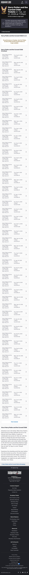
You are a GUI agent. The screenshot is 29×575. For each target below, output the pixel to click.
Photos (14, 525)
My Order (14, 488)
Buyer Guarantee (14, 550)
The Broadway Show (14, 519)
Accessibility (14, 548)
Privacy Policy (14, 554)
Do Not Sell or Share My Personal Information (14, 565)
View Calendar (14, 421)
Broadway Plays (14, 501)
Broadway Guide (14, 532)
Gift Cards (14, 536)
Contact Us (14, 476)
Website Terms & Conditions (14, 556)
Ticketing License (14, 562)
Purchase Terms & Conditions (14, 558)
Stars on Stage (14, 503)
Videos (14, 523)
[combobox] (25, 2)
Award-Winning (14, 509)
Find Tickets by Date (14, 497)
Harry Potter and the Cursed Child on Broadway (13, 464)
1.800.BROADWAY (16, 477)
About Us (14, 544)
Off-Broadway (14, 511)
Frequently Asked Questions (14, 490)
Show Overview (6, 31)
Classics (14, 507)
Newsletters (14, 530)
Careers (14, 546)
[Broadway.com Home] (6, 2)
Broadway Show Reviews (14, 538)
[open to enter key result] (26, 2)
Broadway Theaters (14, 534)
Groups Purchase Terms (14, 560)
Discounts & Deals (14, 513)
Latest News (14, 521)
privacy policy (23, 567)
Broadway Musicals (14, 499)
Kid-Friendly (14, 505)
